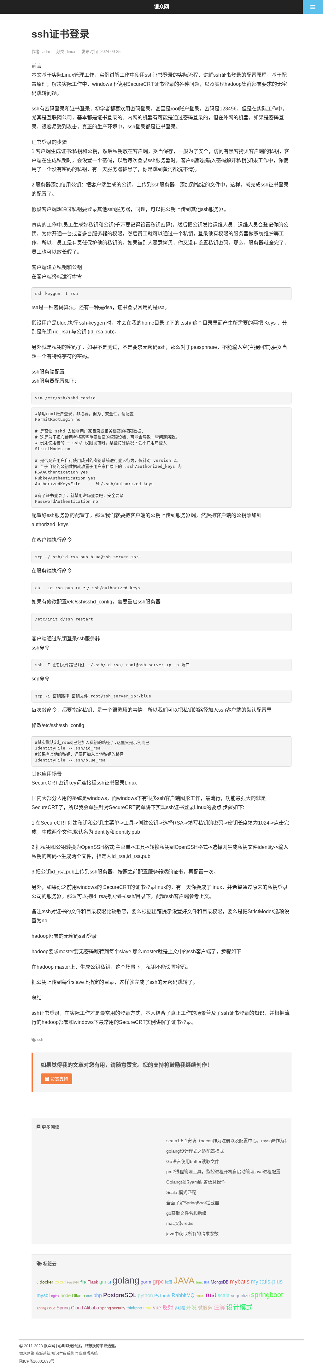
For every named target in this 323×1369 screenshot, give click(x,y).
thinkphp (134, 1308)
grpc (158, 1281)
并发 (191, 1308)
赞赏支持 (58, 1078)
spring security (112, 1308)
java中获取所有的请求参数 (192, 1233)
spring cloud (46, 1308)
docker (46, 1282)
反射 (167, 1308)
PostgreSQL (120, 1295)
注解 (219, 1307)
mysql (43, 1295)
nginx (55, 1296)
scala (224, 1295)
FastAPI (73, 1282)
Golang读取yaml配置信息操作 (196, 1181)
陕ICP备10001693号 (37, 1361)
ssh (40, 1039)
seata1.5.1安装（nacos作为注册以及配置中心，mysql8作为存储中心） (236, 1140)
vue (157, 1307)
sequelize (240, 1295)
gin (102, 1281)
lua (206, 1282)
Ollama (78, 1296)
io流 (168, 1282)
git (109, 1282)
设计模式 (239, 1307)
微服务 (205, 1307)
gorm (146, 1281)
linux (71, 51)
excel (60, 1281)
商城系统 (42, 1353)
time (147, 1308)
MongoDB (220, 1282)
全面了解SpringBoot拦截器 (192, 1202)
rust (211, 1294)
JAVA (184, 1280)
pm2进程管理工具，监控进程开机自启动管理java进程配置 (223, 1171)
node (66, 1295)
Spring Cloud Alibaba (77, 1307)
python (145, 1295)
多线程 (179, 1308)
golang (125, 1280)
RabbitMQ (183, 1295)
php (97, 1295)
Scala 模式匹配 (181, 1192)
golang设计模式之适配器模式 (195, 1151)
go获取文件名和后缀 (186, 1213)
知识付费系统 (62, 1353)
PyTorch (162, 1295)
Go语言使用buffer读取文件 (192, 1161)
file (83, 1282)
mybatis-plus (267, 1281)
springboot (267, 1295)
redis (200, 1296)
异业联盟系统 (86, 1353)
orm (89, 1296)
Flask (92, 1281)
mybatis (240, 1281)
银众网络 (26, 1353)
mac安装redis (179, 1223)
